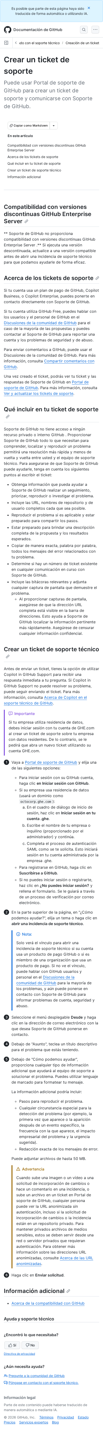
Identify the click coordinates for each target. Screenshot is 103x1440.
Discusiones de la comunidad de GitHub (40, 322)
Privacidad (65, 1417)
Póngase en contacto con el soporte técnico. (44, 1383)
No (32, 1345)
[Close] (89, 8)
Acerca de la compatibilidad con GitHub (48, 1303)
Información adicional (34, 1290)
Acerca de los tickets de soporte (48, 278)
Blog (55, 1422)
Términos (46, 1417)
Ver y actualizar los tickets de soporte (38, 393)
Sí (14, 1345)
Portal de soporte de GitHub (51, 762)
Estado (83, 1417)
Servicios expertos (33, 1422)
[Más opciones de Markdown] (54, 125)
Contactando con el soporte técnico (32, 43)
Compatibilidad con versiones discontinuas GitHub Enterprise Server (47, 214)
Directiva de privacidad (19, 1353)
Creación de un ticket (82, 43)
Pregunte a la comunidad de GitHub (37, 1376)
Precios (9, 1422)
